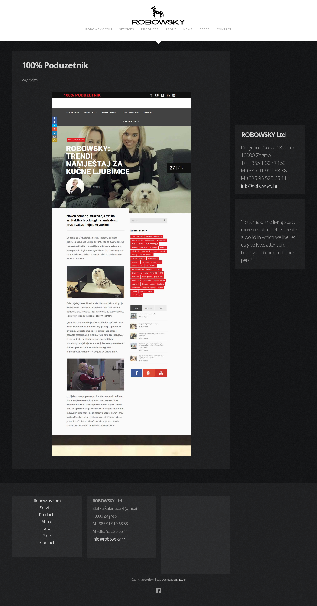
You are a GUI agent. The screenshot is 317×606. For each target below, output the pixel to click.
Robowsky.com (98, 29)
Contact (224, 29)
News (188, 29)
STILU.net (181, 580)
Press (205, 29)
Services (126, 29)
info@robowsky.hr (259, 185)
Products (149, 29)
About (170, 29)
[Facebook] (158, 590)
